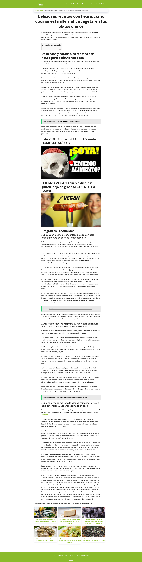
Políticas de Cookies (77, 557)
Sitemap (71, 560)
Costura (73, 4)
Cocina (68, 4)
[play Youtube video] (71, 162)
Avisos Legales (59, 557)
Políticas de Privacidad (67, 557)
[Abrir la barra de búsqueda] (106, 3)
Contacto (101, 4)
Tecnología (94, 4)
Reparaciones (86, 4)
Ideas (78, 4)
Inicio (62, 4)
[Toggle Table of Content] (59, 48)
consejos (44, 415)
